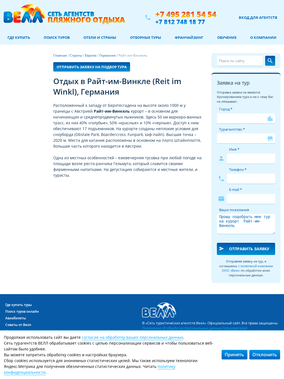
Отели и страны (99, 37)
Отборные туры (145, 37)
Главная (60, 55)
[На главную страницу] (64, 17)
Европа (91, 55)
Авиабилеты (15, 318)
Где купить (18, 37)
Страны (76, 55)
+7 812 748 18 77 (180, 21)
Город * (225, 109)
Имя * (234, 149)
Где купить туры (18, 304)
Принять (234, 355)
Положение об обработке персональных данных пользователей (194, 328)
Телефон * (238, 169)
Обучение (227, 37)
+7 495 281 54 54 (185, 14)
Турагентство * (232, 129)
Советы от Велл (18, 324)
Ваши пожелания (234, 209)
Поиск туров (57, 37)
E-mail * (235, 189)
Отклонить (264, 355)
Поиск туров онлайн (22, 311)
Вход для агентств (258, 17)
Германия (107, 55)
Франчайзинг (189, 37)
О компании (263, 37)
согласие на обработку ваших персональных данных (132, 337)
